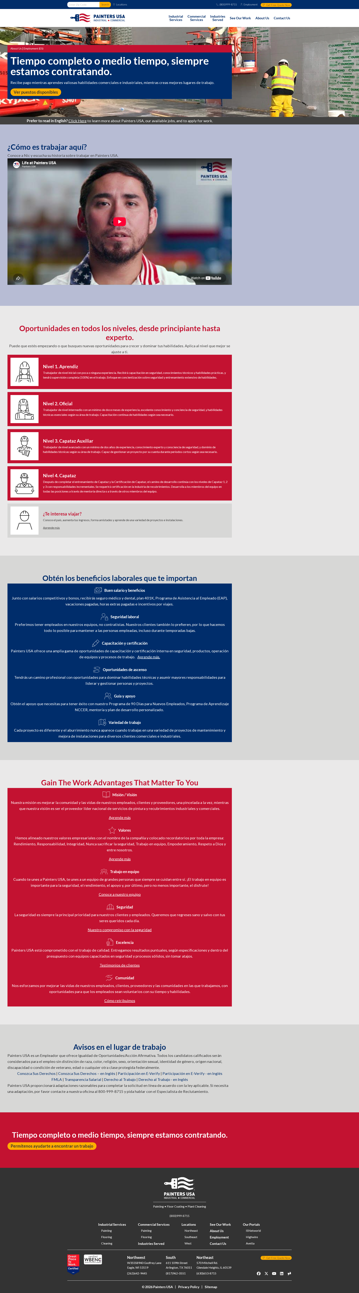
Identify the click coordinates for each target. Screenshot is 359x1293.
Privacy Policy (189, 1287)
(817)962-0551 (176, 1273)
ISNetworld (253, 1230)
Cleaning (106, 1243)
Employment (251, 4)
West (188, 1243)
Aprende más (51, 527)
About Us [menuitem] (262, 18)
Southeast (191, 1236)
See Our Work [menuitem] (240, 18)
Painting (106, 1230)
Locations (121, 4)
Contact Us (218, 1243)
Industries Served (151, 1243)
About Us (16, 48)
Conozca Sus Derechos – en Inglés (86, 1073)
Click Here (77, 120)
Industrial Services (112, 1224)
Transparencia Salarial (83, 1079)
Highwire (252, 1236)
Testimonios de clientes (120, 965)
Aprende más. (148, 657)
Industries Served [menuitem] (217, 18)
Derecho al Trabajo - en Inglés (163, 1079)
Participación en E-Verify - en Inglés (192, 1073)
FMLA (56, 1079)
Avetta (250, 1243)
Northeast (191, 1230)
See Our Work (220, 1224)
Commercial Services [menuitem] (197, 18)
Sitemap (211, 1287)
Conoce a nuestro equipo (120, 894)
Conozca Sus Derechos (36, 1073)
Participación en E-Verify (139, 1073)
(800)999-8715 (228, 4)
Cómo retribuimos (119, 1000)
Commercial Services (154, 1224)
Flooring (106, 1236)
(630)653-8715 (206, 1273)
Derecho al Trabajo (120, 1079)
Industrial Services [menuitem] (176, 18)
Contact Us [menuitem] (282, 18)
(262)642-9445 (137, 1273)
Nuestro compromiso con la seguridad (120, 929)
